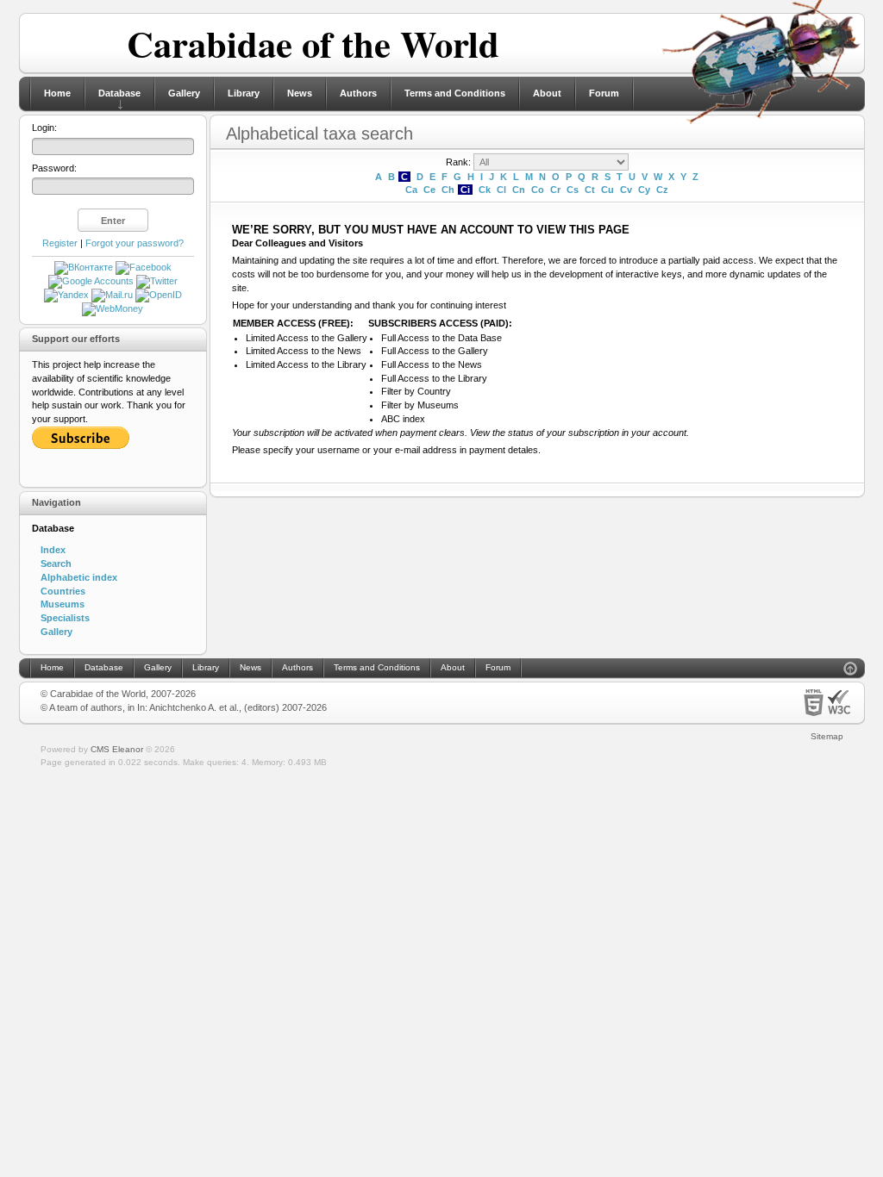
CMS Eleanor (117, 749)
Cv (626, 189)
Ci (465, 189)
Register (60, 243)
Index (53, 550)
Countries (63, 591)
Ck (485, 189)
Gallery (184, 93)
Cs (573, 189)
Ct (590, 189)
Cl (501, 189)
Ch (448, 189)
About (547, 93)
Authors (358, 93)
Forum (604, 93)
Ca (411, 189)
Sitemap (827, 736)
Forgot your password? (134, 243)
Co (537, 189)
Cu (607, 189)
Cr (555, 189)
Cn (518, 189)
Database (119, 93)
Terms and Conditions (454, 93)
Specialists (65, 618)
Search (56, 563)
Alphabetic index (79, 577)
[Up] (850, 671)
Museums (63, 604)
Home (57, 93)
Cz (662, 189)
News (299, 93)
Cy (644, 189)
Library (244, 93)
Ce (429, 189)
